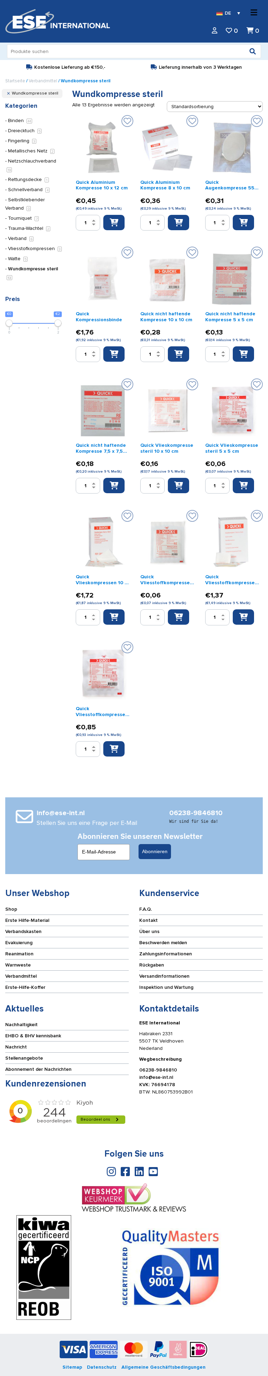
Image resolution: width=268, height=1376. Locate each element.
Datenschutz (102, 1367)
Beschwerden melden (163, 943)
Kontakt (148, 920)
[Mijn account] (214, 31)
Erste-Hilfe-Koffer (25, 987)
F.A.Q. (145, 909)
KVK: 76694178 (157, 1085)
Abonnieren (155, 851)
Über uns (149, 931)
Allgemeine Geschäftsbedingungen (163, 1367)
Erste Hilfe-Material (27, 920)
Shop (11, 909)
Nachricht (16, 1047)
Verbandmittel (43, 81)
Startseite (15, 81)
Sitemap (72, 1367)
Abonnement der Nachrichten (38, 1069)
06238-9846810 (158, 1070)
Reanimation (19, 954)
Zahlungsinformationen (165, 954)
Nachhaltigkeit (21, 1025)
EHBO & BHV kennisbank (33, 1036)
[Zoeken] (252, 51)
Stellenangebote (24, 1058)
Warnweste (18, 965)
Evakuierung (18, 943)
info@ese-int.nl (156, 1077)
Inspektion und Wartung (166, 987)
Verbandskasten (23, 931)
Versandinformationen (164, 976)
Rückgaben (151, 965)
